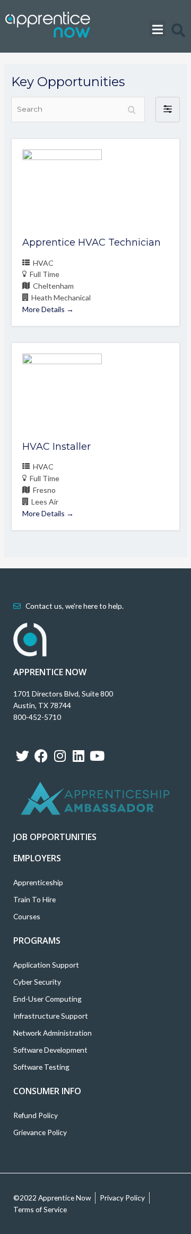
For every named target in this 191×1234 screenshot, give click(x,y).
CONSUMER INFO (47, 1091)
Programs (36, 940)
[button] (157, 28)
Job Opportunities (55, 837)
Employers (37, 858)
